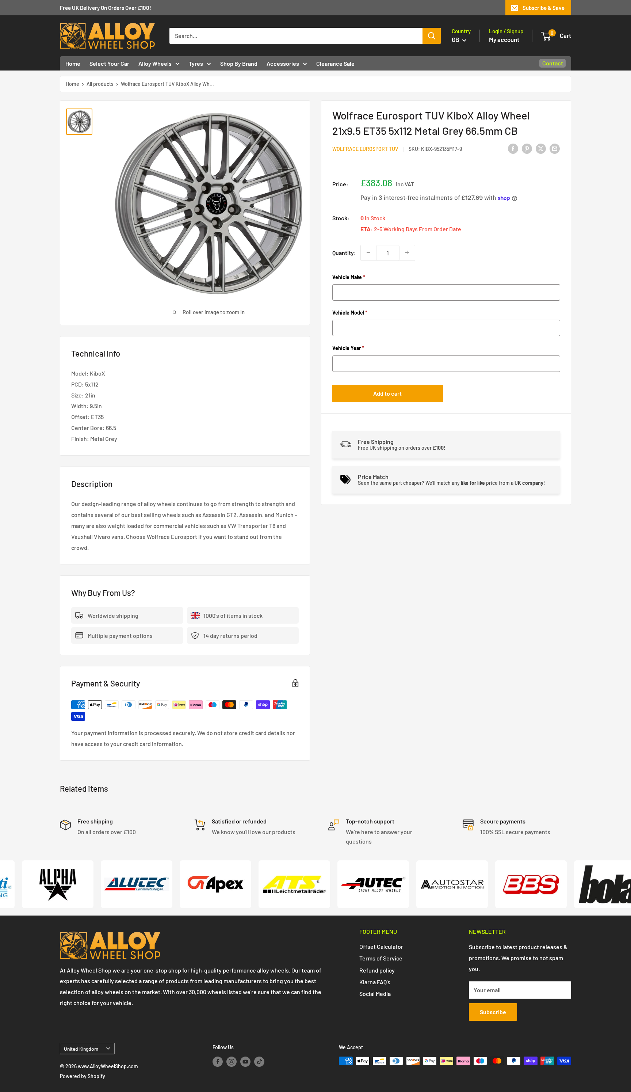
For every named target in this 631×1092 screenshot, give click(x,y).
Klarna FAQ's (374, 981)
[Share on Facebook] (513, 148)
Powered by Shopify (82, 1076)
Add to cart (387, 392)
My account (504, 39)
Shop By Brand (238, 63)
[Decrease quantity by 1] (368, 252)
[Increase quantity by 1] (407, 252)
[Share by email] (555, 148)
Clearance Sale (335, 63)
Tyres (196, 63)
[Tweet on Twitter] (541, 148)
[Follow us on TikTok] (259, 1062)
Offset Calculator (381, 946)
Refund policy (377, 970)
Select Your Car (109, 63)
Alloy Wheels (155, 63)
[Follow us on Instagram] (231, 1062)
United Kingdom (81, 1049)
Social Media (375, 993)
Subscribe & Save (544, 7)
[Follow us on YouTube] (245, 1062)
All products (100, 84)
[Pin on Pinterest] (527, 148)
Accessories (283, 63)
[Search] (431, 36)
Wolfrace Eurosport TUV (365, 149)
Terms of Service (380, 958)
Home (72, 63)
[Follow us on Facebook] (218, 1062)
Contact (552, 63)
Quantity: (344, 252)
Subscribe (493, 1011)
